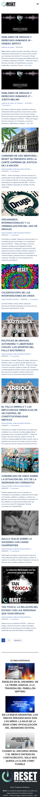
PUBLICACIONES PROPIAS (21, 169)
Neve (12, 787)
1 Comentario (14, 235)
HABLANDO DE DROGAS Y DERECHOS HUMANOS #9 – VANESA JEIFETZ (16, 40)
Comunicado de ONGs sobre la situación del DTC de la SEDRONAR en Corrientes (19, 479)
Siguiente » (17, 640)
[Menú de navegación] (38, 4)
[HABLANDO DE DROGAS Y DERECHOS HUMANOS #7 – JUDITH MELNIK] (20, 79)
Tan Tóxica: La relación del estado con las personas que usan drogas (19, 610)
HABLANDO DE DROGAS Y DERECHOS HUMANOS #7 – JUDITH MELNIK (16, 96)
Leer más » (28, 65)
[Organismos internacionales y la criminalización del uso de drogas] (20, 203)
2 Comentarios (5, 105)
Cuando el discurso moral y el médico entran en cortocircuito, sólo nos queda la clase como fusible (20, 757)
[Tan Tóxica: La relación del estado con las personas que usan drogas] (20, 584)
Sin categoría (19, 103)
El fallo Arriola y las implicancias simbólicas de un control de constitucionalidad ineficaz (19, 413)
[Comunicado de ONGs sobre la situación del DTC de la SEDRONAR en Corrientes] (20, 460)
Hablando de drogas (7, 47)
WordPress (26, 787)
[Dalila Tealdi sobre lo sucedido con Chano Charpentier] (20, 523)
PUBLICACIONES (6, 169)
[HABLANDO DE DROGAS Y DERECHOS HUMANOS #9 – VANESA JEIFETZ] (20, 24)
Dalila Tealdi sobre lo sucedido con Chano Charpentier (16, 542)
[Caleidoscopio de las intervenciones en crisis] (20, 276)
